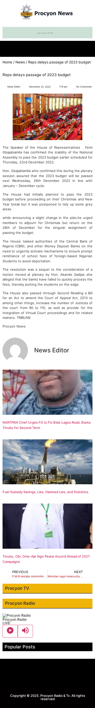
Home (7, 62)
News (20, 62)
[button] (47, 47)
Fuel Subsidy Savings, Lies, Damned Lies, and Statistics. (46, 492)
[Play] (10, 631)
